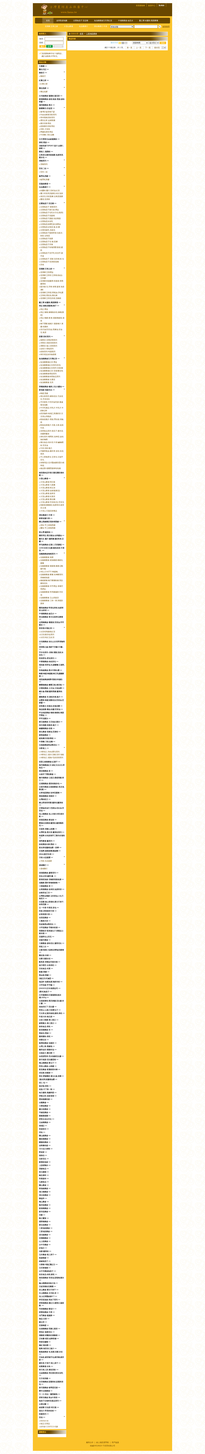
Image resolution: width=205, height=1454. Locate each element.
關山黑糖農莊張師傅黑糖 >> (50, 522)
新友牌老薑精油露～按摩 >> (50, 848)
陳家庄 (43, 76)
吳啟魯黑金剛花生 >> (47, 924)
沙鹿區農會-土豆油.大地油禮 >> (51, 688)
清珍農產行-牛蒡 (100, 26)
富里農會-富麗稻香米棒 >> (49, 1069)
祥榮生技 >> (44, 1040)
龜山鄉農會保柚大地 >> (48, 1283)
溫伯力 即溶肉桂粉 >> (47, 1411)
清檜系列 (44, 164)
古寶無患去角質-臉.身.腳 (50, 227)
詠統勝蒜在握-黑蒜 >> (48, 844)
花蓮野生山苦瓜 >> (46, 937)
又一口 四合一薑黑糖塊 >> (49, 1394)
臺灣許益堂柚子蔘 (47, 112)
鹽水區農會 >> (45, 1109)
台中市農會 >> (45, 1245)
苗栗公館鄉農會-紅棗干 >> (49, 762)
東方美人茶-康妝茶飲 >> (48, 1370)
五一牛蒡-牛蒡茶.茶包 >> (49, 908)
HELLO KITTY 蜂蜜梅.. (49, 572)
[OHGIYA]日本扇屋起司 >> (49, 988)
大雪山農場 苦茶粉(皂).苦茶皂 (52, 502)
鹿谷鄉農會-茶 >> (46, 771)
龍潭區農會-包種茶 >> (48, 1043)
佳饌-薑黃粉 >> (45, 1251)
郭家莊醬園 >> (45, 1342)
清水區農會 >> (45, 1195)
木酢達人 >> (44, 748)
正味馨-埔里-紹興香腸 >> (49, 1339)
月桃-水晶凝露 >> (46, 857)
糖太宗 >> (43, 1322)
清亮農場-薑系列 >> (47, 841)
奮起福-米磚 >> (45, 955)
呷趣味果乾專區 (46, 132)
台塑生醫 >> (44, 1404)
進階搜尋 (166, 27)
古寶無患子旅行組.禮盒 (49, 210)
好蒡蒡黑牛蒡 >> (45, 914)
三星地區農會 (91, 34)
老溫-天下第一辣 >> (47, 1089)
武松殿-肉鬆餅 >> (46, 1073)
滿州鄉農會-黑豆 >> (47, 105)
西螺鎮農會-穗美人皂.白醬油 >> (51, 387)
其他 (42, 265)
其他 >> (42, 1417)
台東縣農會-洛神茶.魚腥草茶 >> (51, 889)
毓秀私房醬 (44, 180)
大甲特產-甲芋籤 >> (47, 985)
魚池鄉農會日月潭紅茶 (103, 21)
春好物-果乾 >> (45, 1086)
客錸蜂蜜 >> (44, 1258)
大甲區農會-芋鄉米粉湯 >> (49, 927)
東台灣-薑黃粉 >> (46, 532)
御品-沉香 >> (44, 1319)
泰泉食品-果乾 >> (46, 1026)
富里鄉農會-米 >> (46, 1030)
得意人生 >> (44, 947)
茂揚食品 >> (44, 1169)
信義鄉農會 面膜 (46, 557)
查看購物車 (140, 6)
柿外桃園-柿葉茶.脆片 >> (49, 725)
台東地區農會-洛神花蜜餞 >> (50, 793)
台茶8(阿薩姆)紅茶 (47, 632)
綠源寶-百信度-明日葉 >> (49, 1407)
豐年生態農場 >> (45, 1391)
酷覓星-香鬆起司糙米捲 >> (49, 962)
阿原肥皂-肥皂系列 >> (48, 658)
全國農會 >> (44, 1103)
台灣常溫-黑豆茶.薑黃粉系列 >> (51, 832)
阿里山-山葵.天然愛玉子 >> (50, 1010)
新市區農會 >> (45, 1212)
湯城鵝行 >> (44, 865)
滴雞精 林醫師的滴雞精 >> (49, 1335)
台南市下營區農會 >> (47, 774)
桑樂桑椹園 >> (45, 1116)
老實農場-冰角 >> (46, 1366)
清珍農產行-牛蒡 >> (47, 515)
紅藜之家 (44, 84)
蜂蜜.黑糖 (44, 393)
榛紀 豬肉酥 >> (45, 1345)
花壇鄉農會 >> (45, 1238)
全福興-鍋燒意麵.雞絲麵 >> (50, 851)
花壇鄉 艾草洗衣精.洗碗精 (50, 298)
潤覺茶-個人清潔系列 (48, 346)
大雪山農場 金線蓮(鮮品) (50, 491)
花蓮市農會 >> (45, 940)
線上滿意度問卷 (102, 1442)
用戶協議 (115, 1442)
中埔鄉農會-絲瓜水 (125, 21)
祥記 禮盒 (44, 309)
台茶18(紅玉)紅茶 (47, 637)
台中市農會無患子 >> (47, 1271)
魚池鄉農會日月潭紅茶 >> (49, 359)
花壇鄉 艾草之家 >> (47, 269)
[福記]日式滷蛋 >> (46, 978)
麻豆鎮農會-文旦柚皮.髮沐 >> (50, 722)
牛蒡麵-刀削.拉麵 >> (47, 742)
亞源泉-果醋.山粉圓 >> (48, 829)
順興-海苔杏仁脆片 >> (48, 1348)
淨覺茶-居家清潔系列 (48, 343)
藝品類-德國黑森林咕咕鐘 (50, 468)
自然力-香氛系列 (47, 349)
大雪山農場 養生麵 (47, 499)
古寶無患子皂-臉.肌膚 (49, 242)
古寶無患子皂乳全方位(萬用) (51, 213)
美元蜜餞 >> (44, 1172)
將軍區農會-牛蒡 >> (47, 1312)
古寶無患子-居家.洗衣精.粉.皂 (52, 259)
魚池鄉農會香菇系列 (48, 374)
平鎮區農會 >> (45, 1112)
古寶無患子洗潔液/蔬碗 (49, 262)
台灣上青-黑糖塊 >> (47, 1046)
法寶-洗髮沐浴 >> (46, 959)
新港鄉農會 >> (45, 1208)
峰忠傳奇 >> (44, 1175)
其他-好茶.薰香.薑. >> (47, 876)
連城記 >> (43, 1126)
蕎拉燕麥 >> (44, 88)
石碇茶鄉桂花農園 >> (47, 1286)
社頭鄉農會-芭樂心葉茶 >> (49, 1329)
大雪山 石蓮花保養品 (48, 511)
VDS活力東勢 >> (46, 1149)
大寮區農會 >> (45, 1106)
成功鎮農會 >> (45, 1235)
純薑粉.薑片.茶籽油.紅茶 (50, 190)
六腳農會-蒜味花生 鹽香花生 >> (51, 943)
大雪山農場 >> (45, 479)
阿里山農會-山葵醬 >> (48, 1066)
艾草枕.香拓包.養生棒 (48, 295)
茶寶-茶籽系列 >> (46, 337)
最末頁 (157, 48)
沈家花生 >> (44, 1159)
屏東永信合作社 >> (46, 1119)
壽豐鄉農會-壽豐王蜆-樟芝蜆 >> (51, 685)
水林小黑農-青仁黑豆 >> (48, 1020)
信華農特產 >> (45, 1145)
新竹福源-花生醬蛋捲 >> (48, 1060)
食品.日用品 (45, 1424)
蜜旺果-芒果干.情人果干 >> (50, 1363)
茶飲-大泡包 (45, 129)
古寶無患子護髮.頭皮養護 (50, 218)
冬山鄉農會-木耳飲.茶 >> (49, 1293)
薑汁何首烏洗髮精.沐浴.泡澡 (51, 193)
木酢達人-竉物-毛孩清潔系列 (51, 758)
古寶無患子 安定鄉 (80, 21)
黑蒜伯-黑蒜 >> (45, 1033)
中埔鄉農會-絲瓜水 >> (48, 614)
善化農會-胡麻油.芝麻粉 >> (50, 732)
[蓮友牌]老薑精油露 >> (48, 1079)
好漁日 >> (43, 1248)
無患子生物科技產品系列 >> (50, 1401)
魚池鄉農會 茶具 (46, 382)
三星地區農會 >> (45, 1228)
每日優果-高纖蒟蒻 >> (48, 1093)
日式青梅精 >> (45, 1268)
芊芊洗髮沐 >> (45, 718)
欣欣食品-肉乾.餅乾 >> (48, 1274)
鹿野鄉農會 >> (45, 1222)
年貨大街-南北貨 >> (47, 1017)
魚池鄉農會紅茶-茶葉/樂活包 (51, 371)
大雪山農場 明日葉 (47, 482)
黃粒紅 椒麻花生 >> (47, 1332)
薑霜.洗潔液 (45, 199)
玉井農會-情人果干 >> (48, 1255)
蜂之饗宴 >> (44, 1218)
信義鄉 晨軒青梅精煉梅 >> (49, 883)
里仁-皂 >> (43, 1083)
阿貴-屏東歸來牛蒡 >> (48, 911)
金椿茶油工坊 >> (45, 893)
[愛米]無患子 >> (45, 992)
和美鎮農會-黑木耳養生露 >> (50, 670)
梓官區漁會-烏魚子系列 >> (49, 1300)
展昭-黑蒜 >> (44, 142)
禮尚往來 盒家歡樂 (47, 120)
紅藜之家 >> (44, 80)
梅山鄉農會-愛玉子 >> (48, 1063)
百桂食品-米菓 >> (46, 968)
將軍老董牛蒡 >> (45, 518)
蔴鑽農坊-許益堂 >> (47, 108)
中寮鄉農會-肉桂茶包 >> (48, 662)
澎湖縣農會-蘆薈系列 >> (48, 873)
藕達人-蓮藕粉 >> (46, 152)
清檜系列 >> (44, 161)
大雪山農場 (68, 26)
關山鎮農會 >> (45, 1136)
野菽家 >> (43, 1152)
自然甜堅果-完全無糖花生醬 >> (51, 1056)
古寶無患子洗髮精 (47, 216)
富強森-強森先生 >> (47, 390)
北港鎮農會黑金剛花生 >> (49, 745)
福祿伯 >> (43, 1155)
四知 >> (42, 1132)
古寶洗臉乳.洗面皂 (47, 230)
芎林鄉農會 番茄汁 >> (47, 1309)
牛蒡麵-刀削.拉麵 (47, 135)
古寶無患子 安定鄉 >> (47, 203)
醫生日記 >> (44, 69)
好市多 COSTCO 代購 (49, 1427)
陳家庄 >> (43, 73)
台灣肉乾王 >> (45, 799)
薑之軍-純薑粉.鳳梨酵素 (148, 21)
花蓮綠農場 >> (45, 184)
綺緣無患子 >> (45, 1261)
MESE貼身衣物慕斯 (48, 354)
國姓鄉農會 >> (45, 1139)
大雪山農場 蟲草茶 (47, 493)
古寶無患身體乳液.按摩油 (50, 224)
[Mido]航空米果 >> (46, 854)
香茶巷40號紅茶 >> (46, 628)
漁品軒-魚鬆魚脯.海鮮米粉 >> (50, 982)
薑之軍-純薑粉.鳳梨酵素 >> (50, 302)
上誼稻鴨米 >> (45, 1165)
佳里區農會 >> (45, 918)
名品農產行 (83, 26)
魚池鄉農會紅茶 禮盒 (48, 362)
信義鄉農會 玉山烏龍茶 (49, 598)
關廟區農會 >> (45, 1142)
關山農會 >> (44, 1185)
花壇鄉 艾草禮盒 (46, 272)
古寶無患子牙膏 (46, 244)
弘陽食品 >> (44, 1182)
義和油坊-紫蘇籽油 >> (48, 1050)
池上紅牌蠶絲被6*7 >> (48, 1296)
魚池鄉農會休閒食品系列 (50, 376)
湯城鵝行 (44, 869)
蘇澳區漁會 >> (45, 1162)
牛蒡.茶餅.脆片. (46, 448)
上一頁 (138, 48)
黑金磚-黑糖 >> (45, 975)
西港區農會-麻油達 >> (48, 820)
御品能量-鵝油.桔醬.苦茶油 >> (51, 709)
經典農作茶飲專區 (47, 126)
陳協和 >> (43, 1198)
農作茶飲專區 (45, 123)
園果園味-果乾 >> (46, 1036)
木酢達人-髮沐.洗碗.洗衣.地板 (52, 755)
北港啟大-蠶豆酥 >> (47, 1053)
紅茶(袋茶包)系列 (47, 634)
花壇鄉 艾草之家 (51, 26)
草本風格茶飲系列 (47, 117)
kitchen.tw (44, 1421)
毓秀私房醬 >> (45, 176)
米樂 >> (42, 1215)
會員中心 (151, 6)
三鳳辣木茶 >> (45, 921)
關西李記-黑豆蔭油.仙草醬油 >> (51, 535)
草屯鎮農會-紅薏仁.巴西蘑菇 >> (51, 545)
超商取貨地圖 (61, 21)
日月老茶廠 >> (45, 1378)
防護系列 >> (44, 1414)
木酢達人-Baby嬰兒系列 (50, 752)
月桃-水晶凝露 (46, 861)
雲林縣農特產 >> (45, 1099)
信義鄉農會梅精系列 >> (48, 554)
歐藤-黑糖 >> (44, 972)
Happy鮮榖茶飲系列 (48, 115)
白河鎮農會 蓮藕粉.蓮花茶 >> (50, 96)
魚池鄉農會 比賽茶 (47, 379)
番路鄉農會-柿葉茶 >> (48, 796)
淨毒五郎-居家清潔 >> (48, 1096)
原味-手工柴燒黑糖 (47, 525)
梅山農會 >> (44, 1202)
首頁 (48, 21)
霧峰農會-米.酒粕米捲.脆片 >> (51, 697)
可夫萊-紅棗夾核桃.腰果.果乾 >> (52, 1013)
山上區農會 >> (45, 1241)
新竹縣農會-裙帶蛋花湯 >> (49, 1388)
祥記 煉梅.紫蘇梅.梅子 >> (49, 306)
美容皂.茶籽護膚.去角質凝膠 (51, 196)
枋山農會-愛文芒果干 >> (48, 1290)
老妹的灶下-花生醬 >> (48, 1007)
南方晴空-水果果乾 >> (48, 965)
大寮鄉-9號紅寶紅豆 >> (48, 1264)
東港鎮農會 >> (45, 1188)
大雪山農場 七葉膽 (47, 485)
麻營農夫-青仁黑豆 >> (48, 1023)
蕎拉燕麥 (44, 92)
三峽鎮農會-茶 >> (46, 886)
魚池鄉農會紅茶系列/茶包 (50, 365)
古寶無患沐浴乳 (46, 221)
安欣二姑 (44, 172)
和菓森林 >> (44, 1179)
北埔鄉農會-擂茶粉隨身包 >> (50, 784)
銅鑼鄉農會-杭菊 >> (47, 728)
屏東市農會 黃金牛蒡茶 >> (49, 1397)
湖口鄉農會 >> (45, 1192)
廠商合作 (89, 1442)
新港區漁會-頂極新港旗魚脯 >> (51, 879)
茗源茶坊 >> (44, 1129)
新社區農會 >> (45, 1225)
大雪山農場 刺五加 (47, 488)
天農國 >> (43, 66)
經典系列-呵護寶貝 (47, 352)
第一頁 (129, 48)
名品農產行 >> (45, 187)
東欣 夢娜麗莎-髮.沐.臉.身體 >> (51, 1076)
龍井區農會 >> (45, 1205)
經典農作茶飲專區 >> (47, 738)
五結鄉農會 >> (45, 1122)
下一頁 (148, 48)
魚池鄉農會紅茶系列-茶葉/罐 (51, 368)
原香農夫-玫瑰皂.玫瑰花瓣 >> (50, 706)
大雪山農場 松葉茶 (47, 496)
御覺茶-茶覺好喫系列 (48, 340)
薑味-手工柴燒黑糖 (47, 528)
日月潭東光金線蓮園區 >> (49, 139)
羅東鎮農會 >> (45, 735)
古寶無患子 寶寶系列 (48, 207)
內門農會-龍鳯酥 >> (47, 1315)
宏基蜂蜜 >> (44, 1325)
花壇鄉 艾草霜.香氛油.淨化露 (51, 292)
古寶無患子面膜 (46, 239)
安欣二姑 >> (44, 168)
